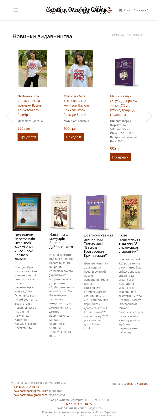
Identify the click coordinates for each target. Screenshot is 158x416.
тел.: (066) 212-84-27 (79, 404)
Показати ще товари (127, 35)
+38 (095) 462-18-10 (26, 387)
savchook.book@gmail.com (31, 391)
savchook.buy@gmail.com (30, 395)
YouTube (142, 383)
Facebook (127, 383)
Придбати (28, 137)
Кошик (136, 10)
